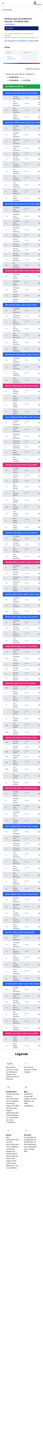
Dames (9, 52)
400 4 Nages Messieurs (16, 117)
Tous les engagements (11, 58)
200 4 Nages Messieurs (16, 191)
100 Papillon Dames (16, 507)
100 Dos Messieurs (16, 98)
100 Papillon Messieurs (16, 178)
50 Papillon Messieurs (16, 164)
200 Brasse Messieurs (16, 110)
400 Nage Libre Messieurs (16, 223)
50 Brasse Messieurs (16, 316)
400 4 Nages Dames (15, 405)
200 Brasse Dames (15, 487)
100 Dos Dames (15, 295)
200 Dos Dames (15, 300)
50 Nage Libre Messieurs (16, 128)
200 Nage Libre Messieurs (16, 141)
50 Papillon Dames (16, 493)
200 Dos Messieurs (16, 154)
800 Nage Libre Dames (16, 567)
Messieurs (27, 52)
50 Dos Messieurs (16, 235)
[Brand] (37, 3)
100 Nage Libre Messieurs (16, 360)
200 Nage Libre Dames (16, 276)
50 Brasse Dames (16, 578)
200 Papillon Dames (16, 391)
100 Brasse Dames (15, 698)
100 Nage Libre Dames (16, 652)
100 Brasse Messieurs (16, 103)
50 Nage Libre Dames (16, 470)
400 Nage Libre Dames (16, 283)
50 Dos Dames (15, 688)
